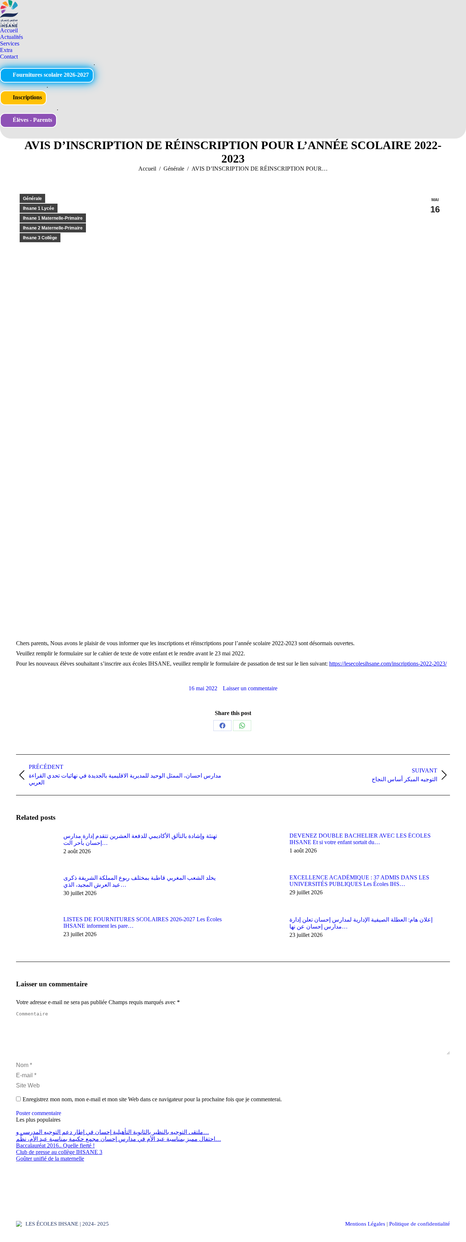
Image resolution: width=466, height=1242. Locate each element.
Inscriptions (26, 97)
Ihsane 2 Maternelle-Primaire (53, 228)
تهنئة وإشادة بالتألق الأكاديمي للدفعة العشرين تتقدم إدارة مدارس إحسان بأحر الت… (140, 839)
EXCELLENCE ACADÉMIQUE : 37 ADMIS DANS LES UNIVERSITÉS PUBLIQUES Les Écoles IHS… (359, 880)
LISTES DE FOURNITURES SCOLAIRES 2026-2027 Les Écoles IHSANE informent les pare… (142, 922)
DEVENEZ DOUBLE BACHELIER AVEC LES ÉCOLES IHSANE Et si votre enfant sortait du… (360, 838)
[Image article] (36, 848)
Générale (32, 198)
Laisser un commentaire (250, 688)
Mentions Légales (365, 1224)
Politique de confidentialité (419, 1224)
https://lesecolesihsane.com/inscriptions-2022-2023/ (388, 663)
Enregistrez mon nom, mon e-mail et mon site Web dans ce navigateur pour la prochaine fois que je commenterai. (152, 1099)
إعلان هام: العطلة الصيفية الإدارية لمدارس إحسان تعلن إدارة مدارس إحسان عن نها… (361, 923)
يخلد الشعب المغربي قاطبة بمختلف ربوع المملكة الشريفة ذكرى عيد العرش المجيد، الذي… (139, 881)
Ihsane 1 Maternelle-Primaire (53, 218)
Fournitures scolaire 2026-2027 (50, 75)
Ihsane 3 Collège (40, 237)
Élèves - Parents (31, 120)
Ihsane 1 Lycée (38, 208)
